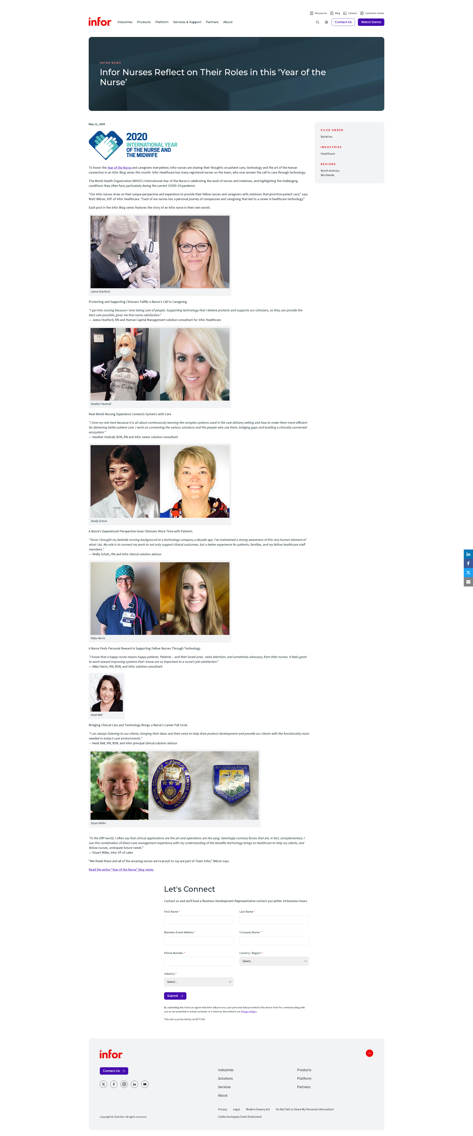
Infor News (110, 63)
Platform (162, 22)
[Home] (100, 21)
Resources (321, 13)
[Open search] (317, 22)
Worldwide (327, 175)
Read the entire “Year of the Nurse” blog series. (121, 869)
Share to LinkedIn (468, 554)
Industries (125, 22)
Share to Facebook (468, 563)
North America (330, 171)
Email (468, 581)
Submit (172, 996)
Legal (236, 1109)
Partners (212, 22)
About (228, 22)
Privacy (222, 1109)
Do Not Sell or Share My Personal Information (305, 1109)
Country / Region (250, 953)
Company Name (249, 932)
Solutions (225, 1078)
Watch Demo (371, 22)
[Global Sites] (326, 22)
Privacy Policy (249, 1011)
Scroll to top (369, 1053)
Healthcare (328, 154)
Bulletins (326, 137)
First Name (171, 912)
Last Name (246, 912)
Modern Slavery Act (258, 1109)
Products (144, 22)
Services (224, 1087)
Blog (337, 13)
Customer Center (374, 13)
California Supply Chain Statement (240, 1117)
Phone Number (173, 953)
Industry (169, 974)
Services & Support (187, 22)
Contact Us (343, 22)
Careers (352, 13)
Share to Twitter (468, 572)
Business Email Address (178, 932)
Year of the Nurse (119, 167)
